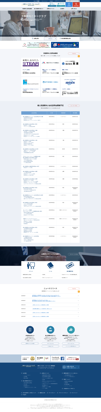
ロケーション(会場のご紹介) (47, 378)
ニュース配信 (44, 388)
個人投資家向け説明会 (27, 277)
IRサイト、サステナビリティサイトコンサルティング (49, 382)
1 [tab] (47, 35)
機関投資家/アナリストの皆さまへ (71, 373)
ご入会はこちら (50, 346)
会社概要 (25, 376)
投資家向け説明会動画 (68, 381)
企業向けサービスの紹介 (30, 343)
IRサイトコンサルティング (47, 277)
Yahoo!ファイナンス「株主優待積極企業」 (70, 274)
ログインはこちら (50, 343)
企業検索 (66, 382)
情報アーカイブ (67, 379)
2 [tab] (49, 35)
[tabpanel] (50, 26)
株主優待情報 (66, 384)
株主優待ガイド (65, 277)
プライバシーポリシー (63, 392)
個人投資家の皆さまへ (27, 380)
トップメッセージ (27, 375)
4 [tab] (53, 35)
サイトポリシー (52, 392)
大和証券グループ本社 (68, 388)
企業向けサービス (45, 373)
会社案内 (25, 373)
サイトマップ (44, 1)
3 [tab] (51, 35)
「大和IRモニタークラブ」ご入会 (30, 387)
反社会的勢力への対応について (29, 392)
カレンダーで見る (74, 105)
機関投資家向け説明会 (27, 274)
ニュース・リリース (68, 385)
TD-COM (25, 384)
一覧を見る (74, 53)
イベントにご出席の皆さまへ (71, 346)
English (51, 1)
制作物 (44, 274)
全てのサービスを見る (74, 254)
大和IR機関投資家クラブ (68, 375)
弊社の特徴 (26, 378)
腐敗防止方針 (42, 392)
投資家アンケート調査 (46, 386)
